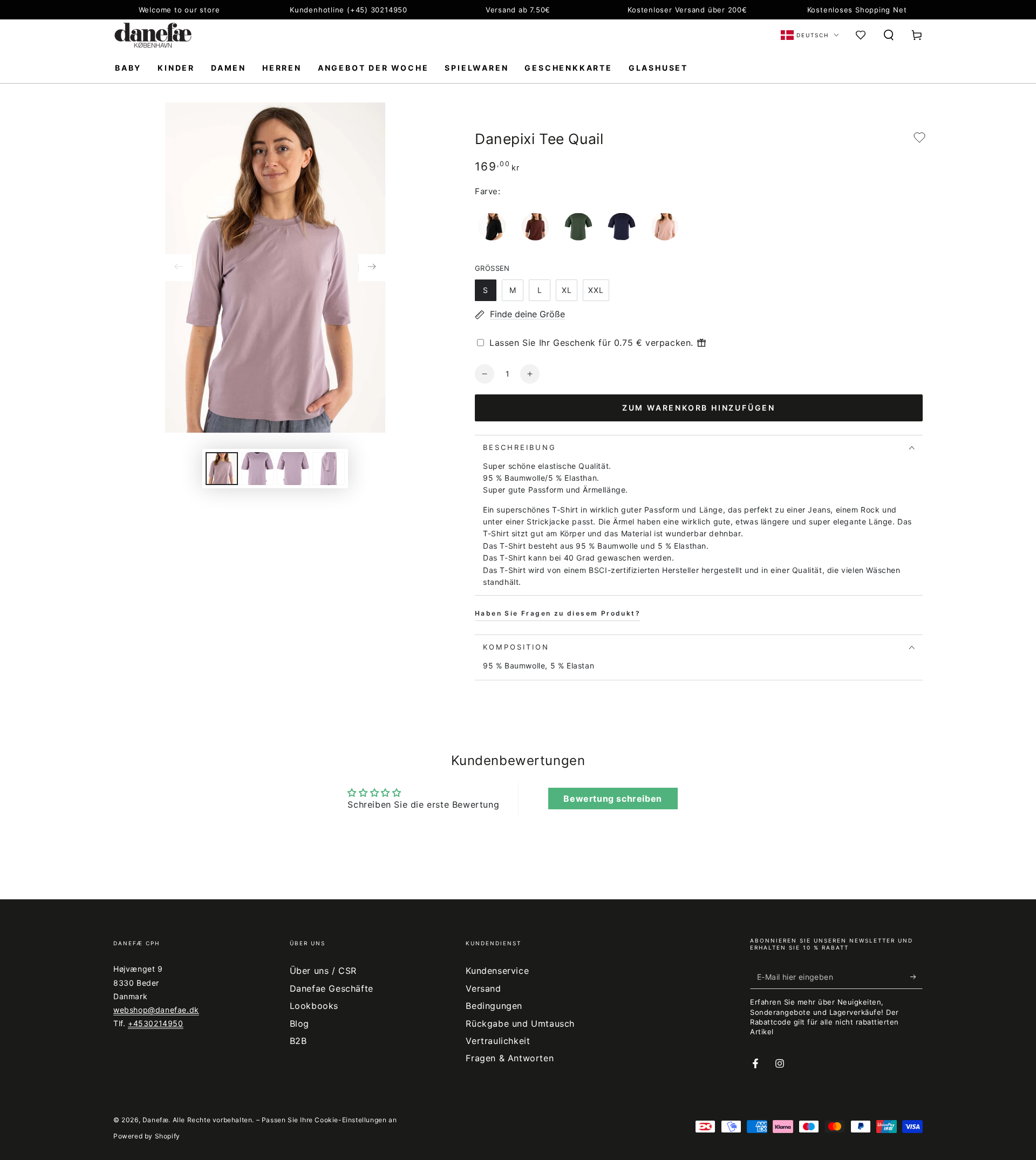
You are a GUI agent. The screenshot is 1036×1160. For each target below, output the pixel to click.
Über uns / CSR (323, 970)
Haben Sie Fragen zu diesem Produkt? (557, 613)
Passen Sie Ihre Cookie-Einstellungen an (329, 1120)
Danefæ (155, 1120)
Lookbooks (314, 1005)
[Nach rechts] (371, 267)
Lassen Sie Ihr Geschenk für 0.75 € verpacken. (591, 342)
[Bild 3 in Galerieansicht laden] (293, 468)
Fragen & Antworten (510, 1058)
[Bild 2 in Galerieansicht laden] (257, 468)
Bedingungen (494, 1005)
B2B (298, 1040)
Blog (299, 1023)
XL (567, 290)
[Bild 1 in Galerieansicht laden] (222, 468)
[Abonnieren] (916, 976)
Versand (483, 988)
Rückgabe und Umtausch (520, 1023)
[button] (889, 35)
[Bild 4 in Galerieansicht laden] (328, 468)
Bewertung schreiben (612, 798)
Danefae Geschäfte (331, 988)
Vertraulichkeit (498, 1040)
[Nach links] (178, 267)
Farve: (488, 191)
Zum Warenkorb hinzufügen (698, 407)
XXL (596, 290)
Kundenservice (497, 970)
